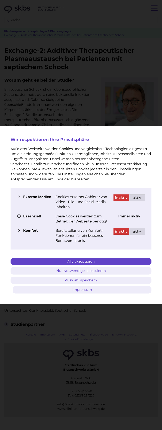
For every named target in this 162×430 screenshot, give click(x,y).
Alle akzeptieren (81, 261)
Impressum (82, 290)
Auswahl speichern (81, 280)
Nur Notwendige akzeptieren (81, 271)
